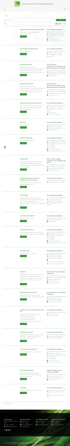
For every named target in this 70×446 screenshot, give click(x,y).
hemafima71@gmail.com (54, 170)
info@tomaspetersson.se (54, 39)
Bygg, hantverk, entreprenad (58, 68)
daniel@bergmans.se (53, 95)
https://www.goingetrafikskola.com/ (56, 150)
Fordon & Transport (51, 292)
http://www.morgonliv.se (54, 283)
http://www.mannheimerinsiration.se (57, 242)
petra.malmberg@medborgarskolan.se (56, 262)
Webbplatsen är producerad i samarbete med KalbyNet (23, 442)
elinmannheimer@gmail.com (55, 241)
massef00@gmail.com (53, 129)
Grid (61, 23)
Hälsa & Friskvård (51, 159)
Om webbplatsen (39, 442)
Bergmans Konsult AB (26, 64)
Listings (6, 15)
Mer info (23, 36)
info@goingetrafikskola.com (54, 149)
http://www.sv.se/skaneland (55, 362)
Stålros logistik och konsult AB (28, 292)
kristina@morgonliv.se (53, 281)
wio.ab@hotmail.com (53, 379)
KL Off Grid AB (24, 195)
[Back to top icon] (64, 442)
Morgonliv (23, 271)
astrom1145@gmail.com (54, 114)
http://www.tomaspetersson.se (55, 40)
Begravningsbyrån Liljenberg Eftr (29, 48)
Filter (5, 23)
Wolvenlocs (23, 387)
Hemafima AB (24, 159)
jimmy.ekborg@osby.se (26, 424)
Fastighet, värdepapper (52, 370)
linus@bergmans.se (52, 75)
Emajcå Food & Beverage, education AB (30, 103)
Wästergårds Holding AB (26, 370)
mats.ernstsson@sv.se (53, 360)
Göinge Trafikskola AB (26, 138)
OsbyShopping (24, 426)
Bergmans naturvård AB (26, 83)
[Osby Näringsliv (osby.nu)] (35, 4)
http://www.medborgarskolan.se (56, 263)
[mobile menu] (5, 9)
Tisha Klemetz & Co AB (26, 332)
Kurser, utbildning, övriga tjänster (55, 29)
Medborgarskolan (25, 250)
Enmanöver (23, 122)
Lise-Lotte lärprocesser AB (27, 215)
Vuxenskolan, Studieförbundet (28, 349)
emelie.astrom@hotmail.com (55, 301)
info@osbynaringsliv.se (11, 426)
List (57, 23)
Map (65, 23)
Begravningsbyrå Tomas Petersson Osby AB (32, 29)
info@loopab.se (52, 221)
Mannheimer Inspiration (26, 229)
